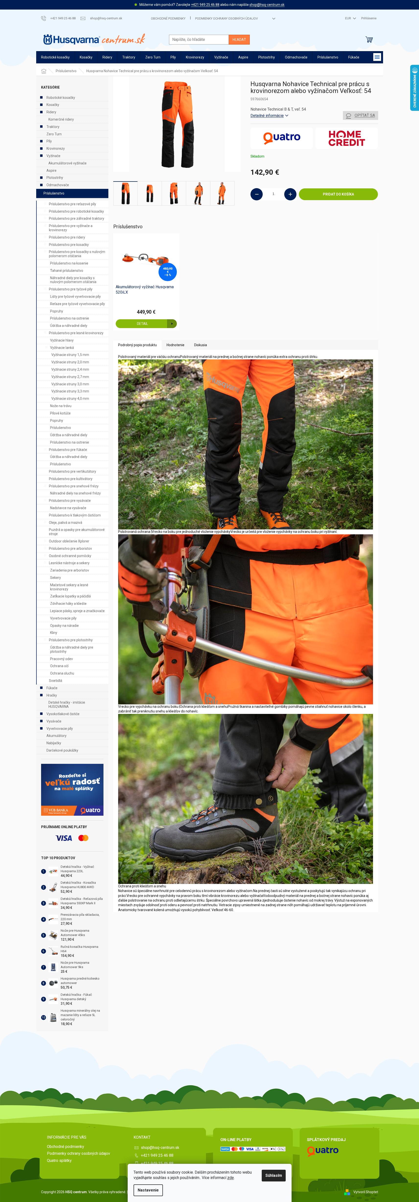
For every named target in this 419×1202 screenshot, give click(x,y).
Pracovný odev (61, 659)
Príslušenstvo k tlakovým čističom (75, 515)
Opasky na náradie (64, 626)
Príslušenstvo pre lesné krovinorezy (76, 333)
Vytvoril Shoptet (365, 1192)
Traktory (52, 127)
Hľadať (239, 40)
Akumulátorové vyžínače (67, 163)
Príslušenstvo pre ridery (67, 237)
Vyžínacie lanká (62, 348)
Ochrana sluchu (62, 673)
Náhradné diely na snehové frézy (75, 493)
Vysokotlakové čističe (62, 714)
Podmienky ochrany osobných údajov (226, 18)
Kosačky (52, 105)
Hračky (51, 695)
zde (230, 1177)
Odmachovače (57, 185)
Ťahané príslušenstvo (66, 271)
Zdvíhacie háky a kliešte (68, 604)
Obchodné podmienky (168, 18)
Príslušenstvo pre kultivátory (70, 479)
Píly (49, 141)
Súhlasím (273, 1175)
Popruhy (56, 311)
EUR (348, 18)
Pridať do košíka (338, 194)
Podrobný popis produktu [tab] (137, 345)
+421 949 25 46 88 (205, 5)
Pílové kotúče (60, 413)
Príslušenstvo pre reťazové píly (72, 204)
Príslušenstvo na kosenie (69, 263)
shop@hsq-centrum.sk (266, 5)
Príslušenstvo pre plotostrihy (71, 640)
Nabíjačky (53, 743)
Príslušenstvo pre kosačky (69, 245)
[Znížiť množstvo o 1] (256, 194)
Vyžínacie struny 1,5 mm (70, 355)
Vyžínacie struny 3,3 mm (70, 391)
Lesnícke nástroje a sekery (69, 563)
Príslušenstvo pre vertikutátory (72, 471)
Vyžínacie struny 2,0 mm (70, 362)
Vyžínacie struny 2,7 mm (70, 377)
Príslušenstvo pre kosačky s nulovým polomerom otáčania (77, 254)
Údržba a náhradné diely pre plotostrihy (71, 649)
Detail (142, 324)
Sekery (55, 578)
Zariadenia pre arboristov (69, 570)
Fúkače (51, 688)
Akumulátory (56, 736)
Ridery (51, 112)
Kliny (53, 633)
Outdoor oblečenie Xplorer (69, 541)
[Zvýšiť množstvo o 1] (290, 194)
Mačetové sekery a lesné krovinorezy (69, 587)
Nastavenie (148, 1190)
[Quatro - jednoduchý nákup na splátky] (72, 790)
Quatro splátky (59, 1160)
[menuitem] (55, 57)
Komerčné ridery (61, 119)
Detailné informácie (267, 115)
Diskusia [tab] (200, 345)
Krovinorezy (55, 148)
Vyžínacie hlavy (62, 340)
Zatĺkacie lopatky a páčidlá (70, 596)
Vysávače (53, 721)
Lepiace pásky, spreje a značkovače (77, 611)
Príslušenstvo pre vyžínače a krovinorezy (70, 228)
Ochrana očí (59, 666)
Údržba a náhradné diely (68, 326)
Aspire (51, 170)
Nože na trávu (60, 406)
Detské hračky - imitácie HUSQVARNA (66, 704)
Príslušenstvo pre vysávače (70, 501)
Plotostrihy (54, 178)
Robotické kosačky (60, 98)
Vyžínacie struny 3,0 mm (70, 384)
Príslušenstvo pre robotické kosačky (76, 211)
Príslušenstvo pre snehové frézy (74, 486)
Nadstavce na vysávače (68, 508)
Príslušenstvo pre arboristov (70, 548)
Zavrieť (284, 217)
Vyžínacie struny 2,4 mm (70, 369)
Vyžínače (53, 156)
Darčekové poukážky (62, 750)
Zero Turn (54, 134)
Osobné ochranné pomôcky (70, 556)
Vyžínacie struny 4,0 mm (70, 399)
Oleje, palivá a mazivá (65, 523)
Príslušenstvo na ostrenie (69, 318)
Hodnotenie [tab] (175, 345)
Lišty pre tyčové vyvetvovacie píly (75, 296)
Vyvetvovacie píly (63, 618)
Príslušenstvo (54, 193)
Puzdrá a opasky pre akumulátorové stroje (77, 532)
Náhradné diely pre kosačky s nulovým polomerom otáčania (73, 280)
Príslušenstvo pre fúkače (68, 450)
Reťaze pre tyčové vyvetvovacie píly (77, 304)
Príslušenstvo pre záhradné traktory (76, 218)
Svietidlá (55, 681)
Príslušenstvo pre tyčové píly (70, 289)
